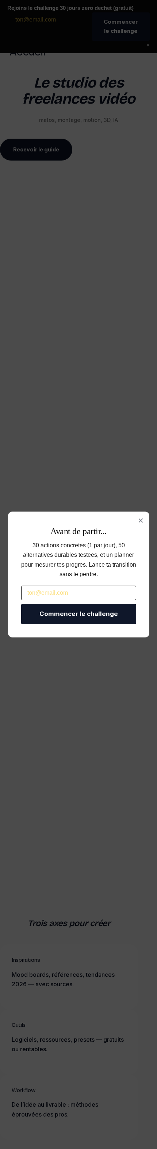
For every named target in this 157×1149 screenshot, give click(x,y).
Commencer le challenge (78, 613)
